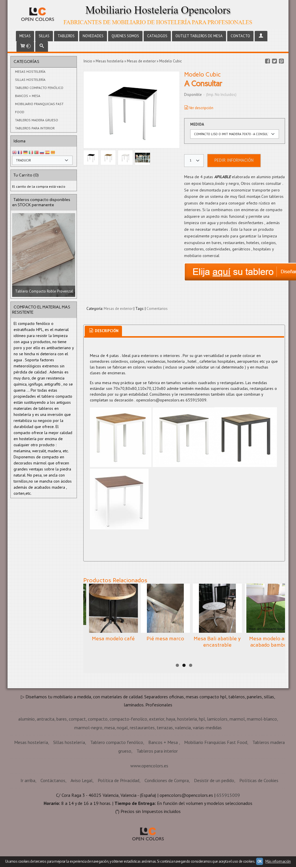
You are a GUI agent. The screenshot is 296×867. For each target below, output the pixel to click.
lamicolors (217, 719)
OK (259, 861)
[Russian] (42, 152)
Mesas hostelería (30, 71)
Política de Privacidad (118, 780)
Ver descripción (201, 107)
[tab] (103, 331)
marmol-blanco (262, 719)
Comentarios (157, 308)
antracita (45, 719)
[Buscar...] (41, 46)
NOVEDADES (93, 36)
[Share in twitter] (274, 61)
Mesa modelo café (113, 638)
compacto (98, 719)
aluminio (26, 719)
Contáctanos (52, 780)
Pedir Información (234, 160)
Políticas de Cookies (258, 780)
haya (170, 719)
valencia (183, 727)
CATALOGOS (157, 36)
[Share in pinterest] (281, 61)
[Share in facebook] (267, 61)
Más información (278, 861)
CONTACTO (240, 36)
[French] (20, 152)
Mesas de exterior (118, 308)
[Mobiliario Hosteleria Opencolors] (148, 14)
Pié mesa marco (165, 638)
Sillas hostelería (30, 79)
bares (61, 719)
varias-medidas (207, 727)
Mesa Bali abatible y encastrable (217, 641)
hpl (202, 719)
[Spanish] (47, 152)
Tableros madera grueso (36, 120)
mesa (109, 727)
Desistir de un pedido (214, 780)
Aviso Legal (81, 780)
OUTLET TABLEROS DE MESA (199, 36)
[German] (25, 152)
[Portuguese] (36, 152)
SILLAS (44, 36)
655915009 (228, 795)
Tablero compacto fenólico (39, 87)
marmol (237, 719)
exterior (156, 719)
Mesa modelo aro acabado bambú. (269, 641)
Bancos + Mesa (27, 96)
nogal (122, 727)
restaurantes (142, 727)
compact (77, 719)
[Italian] (31, 152)
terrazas (165, 727)
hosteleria (187, 719)
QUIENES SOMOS (125, 36)
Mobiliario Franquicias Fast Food (39, 108)
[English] (14, 152)
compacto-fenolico (128, 719)
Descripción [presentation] (106, 330)
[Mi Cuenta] (261, 36)
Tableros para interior (35, 128)
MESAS (25, 36)
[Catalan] (53, 152)
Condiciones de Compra (167, 780)
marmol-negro (88, 727)
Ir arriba (28, 780)
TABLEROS (66, 36)
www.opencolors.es (149, 766)
